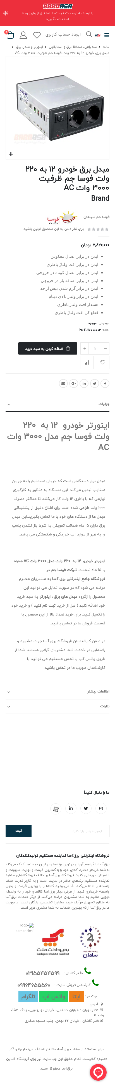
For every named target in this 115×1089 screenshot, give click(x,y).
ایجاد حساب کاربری (63, 35)
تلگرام (28, 997)
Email (63, 383)
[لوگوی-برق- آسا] (97, 35)
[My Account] (23, 35)
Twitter (94, 383)
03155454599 (42, 974)
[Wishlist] (37, 35)
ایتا (76, 997)
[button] (11, 154)
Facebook (104, 383)
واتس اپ (53, 997)
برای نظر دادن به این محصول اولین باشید (53, 228)
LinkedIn (84, 383)
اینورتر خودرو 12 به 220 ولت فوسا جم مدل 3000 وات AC (58, 437)
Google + (73, 383)
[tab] (57, 404)
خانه (106, 47)
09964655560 (34, 986)
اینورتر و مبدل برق (29, 47)
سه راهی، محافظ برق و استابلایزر (73, 47)
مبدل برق (97, 481)
